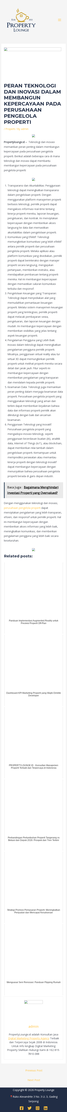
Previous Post (33, 1070)
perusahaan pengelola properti (22, 508)
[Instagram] (38, 1108)
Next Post (34, 1080)
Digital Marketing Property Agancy (28, 1038)
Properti (10, 129)
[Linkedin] (46, 1108)
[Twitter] (30, 1108)
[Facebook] (22, 1108)
